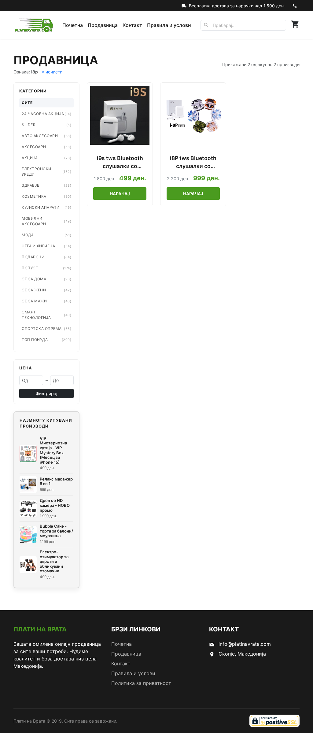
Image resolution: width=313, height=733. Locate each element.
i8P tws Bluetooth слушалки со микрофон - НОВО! (193, 162)
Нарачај (120, 193)
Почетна (72, 25)
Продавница (103, 25)
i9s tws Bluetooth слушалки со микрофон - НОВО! (120, 162)
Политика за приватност (141, 683)
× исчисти (52, 71)
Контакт (132, 25)
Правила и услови (169, 25)
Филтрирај (46, 393)
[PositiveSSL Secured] (274, 721)
